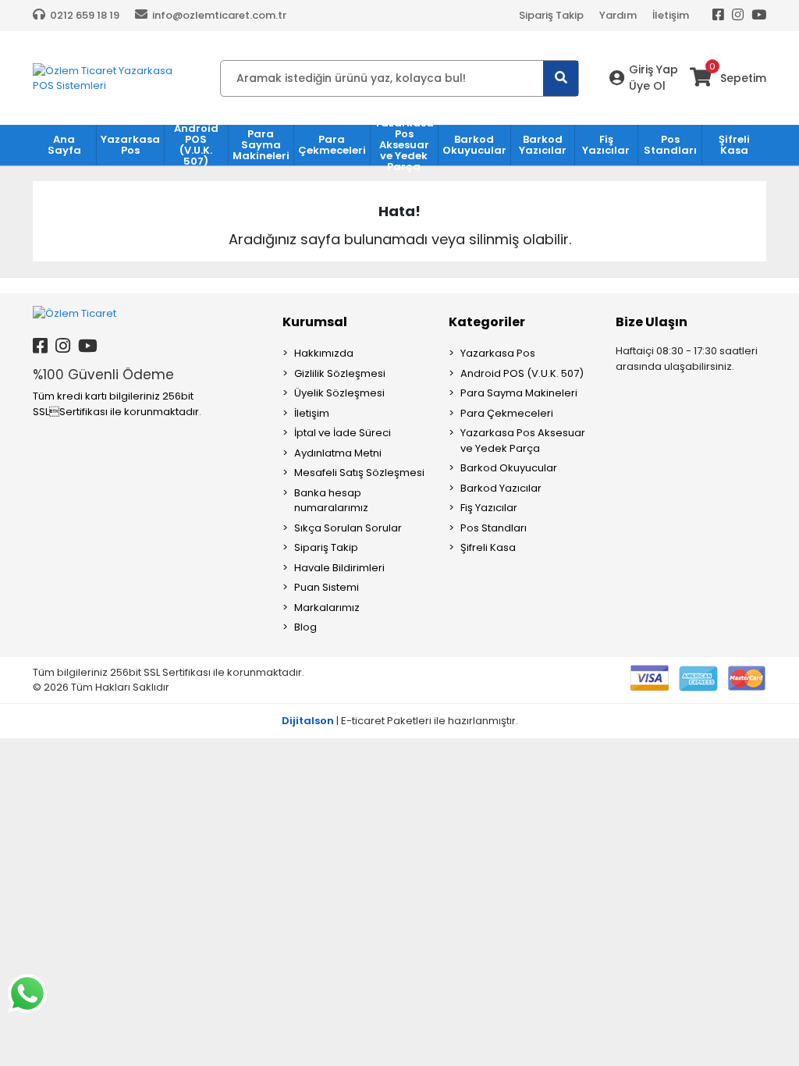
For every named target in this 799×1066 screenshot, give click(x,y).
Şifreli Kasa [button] (734, 145)
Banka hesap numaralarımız (331, 500)
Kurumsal (314, 322)
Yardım (618, 15)
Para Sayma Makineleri (518, 393)
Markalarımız (327, 607)
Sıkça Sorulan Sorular (348, 528)
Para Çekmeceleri (506, 413)
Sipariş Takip (551, 15)
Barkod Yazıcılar (501, 488)
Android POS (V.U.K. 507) (522, 373)
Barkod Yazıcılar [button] (542, 145)
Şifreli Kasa (488, 547)
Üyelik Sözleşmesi (339, 393)
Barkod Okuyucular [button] (474, 145)
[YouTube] (758, 15)
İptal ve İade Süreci (342, 432)
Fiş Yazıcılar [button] (606, 145)
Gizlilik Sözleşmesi (339, 373)
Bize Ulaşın (651, 322)
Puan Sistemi (326, 587)
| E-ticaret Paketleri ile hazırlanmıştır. (400, 720)
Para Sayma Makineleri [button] (261, 144)
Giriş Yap (653, 69)
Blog (305, 627)
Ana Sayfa (64, 145)
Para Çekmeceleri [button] (332, 145)
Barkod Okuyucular (508, 467)
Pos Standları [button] (670, 145)
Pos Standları (493, 528)
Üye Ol (647, 86)
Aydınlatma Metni (338, 453)
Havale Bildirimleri (339, 567)
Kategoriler (487, 322)
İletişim (670, 15)
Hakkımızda (323, 353)
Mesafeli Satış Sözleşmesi (359, 472)
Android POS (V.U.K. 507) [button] (196, 145)
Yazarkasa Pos (497, 353)
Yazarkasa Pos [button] (130, 145)
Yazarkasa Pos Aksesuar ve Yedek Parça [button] (404, 145)
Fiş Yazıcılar (488, 507)
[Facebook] (718, 15)
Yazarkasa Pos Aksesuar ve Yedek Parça (522, 440)
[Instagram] (738, 15)
